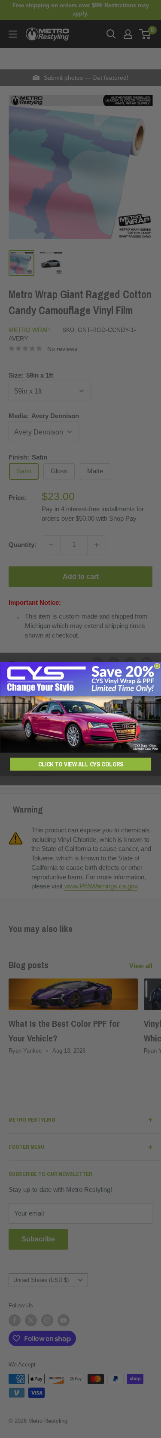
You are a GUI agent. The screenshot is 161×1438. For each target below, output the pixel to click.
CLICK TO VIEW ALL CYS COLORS (80, 764)
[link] (80, 707)
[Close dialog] (157, 666)
